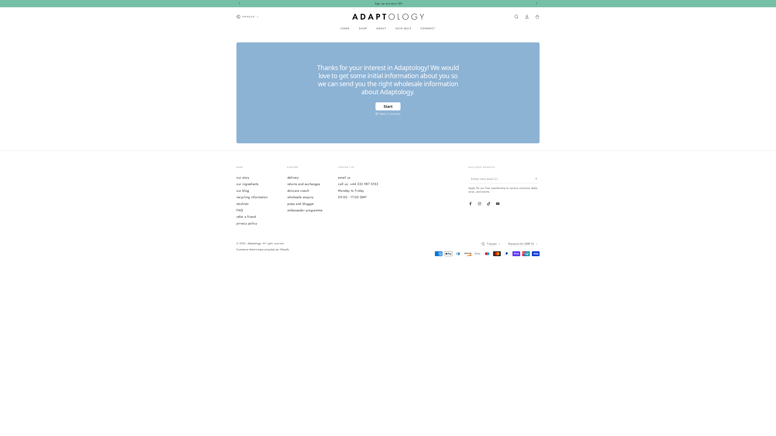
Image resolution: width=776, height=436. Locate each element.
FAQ (239, 210)
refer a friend (246, 216)
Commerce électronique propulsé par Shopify (262, 249)
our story (242, 177)
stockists (242, 203)
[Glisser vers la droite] (536, 3)
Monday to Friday (351, 190)
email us (344, 177)
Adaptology (254, 243)
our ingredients (247, 184)
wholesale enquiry (300, 197)
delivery (293, 177)
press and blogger (300, 203)
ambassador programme (305, 210)
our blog (242, 190)
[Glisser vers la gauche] (239, 3)
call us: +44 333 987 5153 (358, 184)
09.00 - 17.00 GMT (352, 197)
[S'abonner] (537, 178)
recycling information (252, 197)
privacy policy (246, 223)
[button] (516, 16)
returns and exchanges (303, 184)
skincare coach (298, 190)
